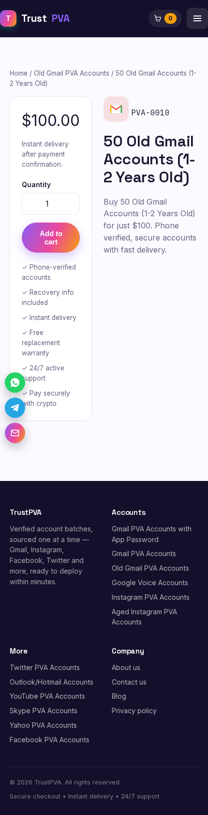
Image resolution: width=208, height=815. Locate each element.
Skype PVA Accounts (43, 710)
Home (19, 73)
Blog (119, 696)
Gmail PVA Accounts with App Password (152, 534)
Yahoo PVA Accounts (43, 725)
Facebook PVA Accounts (49, 739)
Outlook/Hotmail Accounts (51, 682)
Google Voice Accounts (150, 582)
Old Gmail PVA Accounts (71, 73)
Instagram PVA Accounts (151, 597)
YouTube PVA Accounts (47, 696)
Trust (38, 18)
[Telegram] (15, 408)
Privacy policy (134, 710)
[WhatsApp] (15, 382)
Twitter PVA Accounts (45, 667)
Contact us (129, 682)
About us (126, 667)
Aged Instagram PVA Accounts (144, 616)
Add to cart (51, 237)
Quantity (36, 185)
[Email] (15, 433)
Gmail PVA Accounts (144, 553)
